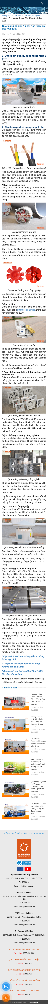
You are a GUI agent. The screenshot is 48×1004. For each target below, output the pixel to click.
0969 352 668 (28, 953)
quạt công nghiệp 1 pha (18, 682)
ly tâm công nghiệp (26, 310)
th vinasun (16, 679)
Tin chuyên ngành (32, 15)
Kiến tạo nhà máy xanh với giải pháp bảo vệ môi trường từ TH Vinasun (38, 764)
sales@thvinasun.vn (27, 907)
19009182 (25, 882)
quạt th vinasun (27, 679)
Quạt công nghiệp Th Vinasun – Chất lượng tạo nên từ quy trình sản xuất (38, 786)
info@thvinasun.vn (27, 886)
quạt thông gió (35, 682)
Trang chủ (6, 15)
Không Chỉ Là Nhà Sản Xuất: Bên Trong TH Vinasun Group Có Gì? (37, 721)
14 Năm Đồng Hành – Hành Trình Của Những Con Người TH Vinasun (38, 699)
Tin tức (18, 15)
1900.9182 (28, 964)
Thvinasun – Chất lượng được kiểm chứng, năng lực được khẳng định (38, 808)
